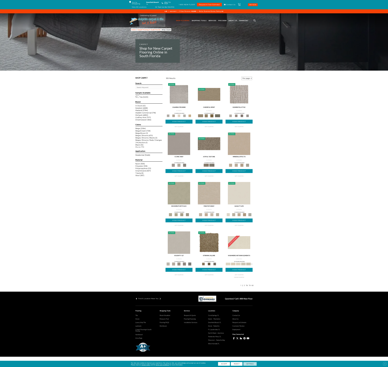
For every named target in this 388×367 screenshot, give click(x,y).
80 (253, 285)
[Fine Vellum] (189, 115)
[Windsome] (206, 214)
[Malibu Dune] (179, 143)
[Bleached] (173, 264)
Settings (250, 364)
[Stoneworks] (184, 115)
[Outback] (209, 143)
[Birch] (247, 165)
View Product (179, 121)
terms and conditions (162, 365)
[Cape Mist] (247, 115)
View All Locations (139, 7)
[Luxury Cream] (178, 165)
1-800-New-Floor (245, 299)
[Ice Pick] (217, 214)
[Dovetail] (179, 115)
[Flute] (217, 115)
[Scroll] (239, 214)
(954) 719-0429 (167, 3)
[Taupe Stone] (189, 264)
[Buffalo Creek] (211, 115)
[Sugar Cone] (211, 214)
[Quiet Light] (206, 115)
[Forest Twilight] (211, 165)
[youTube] (248, 338)
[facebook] (233, 338)
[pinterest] (244, 338)
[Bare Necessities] (181, 214)
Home (133, 29)
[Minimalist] (179, 242)
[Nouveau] (243, 264)
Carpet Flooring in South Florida (148, 29)
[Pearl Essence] (233, 214)
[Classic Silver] (179, 94)
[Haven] (176, 214)
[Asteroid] (184, 165)
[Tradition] (244, 214)
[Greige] (184, 264)
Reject (236, 364)
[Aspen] (236, 165)
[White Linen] (239, 193)
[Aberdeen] (173, 115)
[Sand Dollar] (239, 94)
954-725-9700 (169, 7)
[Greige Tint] (214, 264)
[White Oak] (239, 143)
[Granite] (241, 165)
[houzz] (240, 338)
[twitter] (237, 338)
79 (250, 285)
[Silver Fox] (187, 214)
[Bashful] (233, 264)
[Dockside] (209, 264)
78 (247, 285)
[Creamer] (238, 264)
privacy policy (146, 365)
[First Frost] (209, 94)
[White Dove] (179, 193)
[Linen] (209, 193)
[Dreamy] (179, 264)
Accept (224, 364)
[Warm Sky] (209, 242)
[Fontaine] (236, 115)
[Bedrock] (241, 115)
